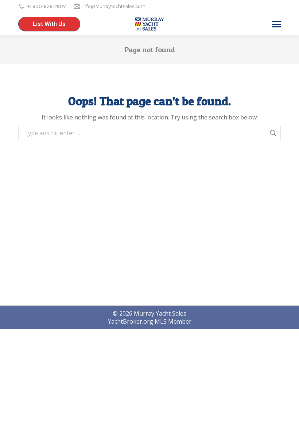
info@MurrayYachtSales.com (113, 6)
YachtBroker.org (130, 321)
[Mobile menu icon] (276, 24)
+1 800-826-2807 (46, 6)
